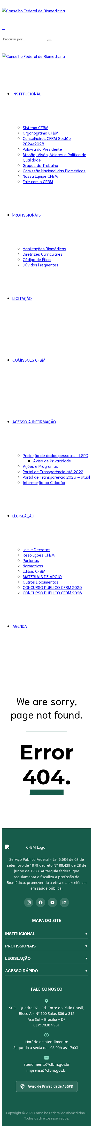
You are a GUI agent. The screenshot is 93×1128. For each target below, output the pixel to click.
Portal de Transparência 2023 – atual (56, 476)
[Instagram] (28, 902)
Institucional (46, 934)
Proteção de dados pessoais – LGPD (55, 455)
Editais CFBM (34, 571)
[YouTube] (52, 902)
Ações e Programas (40, 466)
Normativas (33, 565)
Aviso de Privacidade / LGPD (50, 1086)
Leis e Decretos (36, 549)
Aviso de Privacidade (52, 460)
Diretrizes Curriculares (43, 253)
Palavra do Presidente (42, 148)
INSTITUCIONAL (26, 93)
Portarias (31, 560)
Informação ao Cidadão (44, 482)
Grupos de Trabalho (40, 165)
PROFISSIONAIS (26, 214)
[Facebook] (40, 902)
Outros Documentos (40, 581)
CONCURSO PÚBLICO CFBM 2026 (52, 592)
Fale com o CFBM (38, 181)
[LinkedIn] (64, 902)
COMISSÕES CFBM (28, 359)
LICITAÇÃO (22, 298)
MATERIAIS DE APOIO (42, 576)
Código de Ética (37, 259)
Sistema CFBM (35, 127)
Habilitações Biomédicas (44, 248)
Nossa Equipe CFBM (40, 175)
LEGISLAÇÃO (23, 515)
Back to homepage (47, 792)
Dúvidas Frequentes (40, 264)
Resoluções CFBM (39, 554)
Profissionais (46, 946)
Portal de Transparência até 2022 (53, 471)
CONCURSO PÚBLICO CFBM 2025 (52, 587)
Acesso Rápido (46, 971)
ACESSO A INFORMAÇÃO (34, 421)
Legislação (46, 958)
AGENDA (19, 626)
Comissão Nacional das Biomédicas (54, 170)
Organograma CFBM (40, 132)
